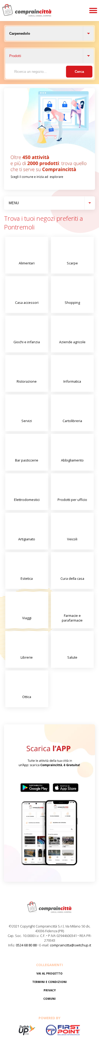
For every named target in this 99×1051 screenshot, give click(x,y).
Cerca (79, 72)
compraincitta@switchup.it (70, 945)
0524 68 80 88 (26, 945)
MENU (14, 203)
